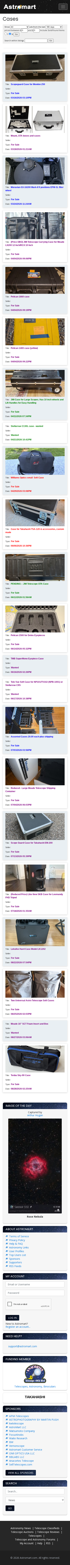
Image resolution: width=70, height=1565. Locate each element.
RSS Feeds (15, 1266)
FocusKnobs (16, 1434)
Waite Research (18, 1438)
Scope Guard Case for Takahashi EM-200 (32, 843)
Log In (12, 1317)
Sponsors (14, 1258)
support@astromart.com (22, 1346)
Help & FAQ (16, 1243)
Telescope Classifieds (46, 1528)
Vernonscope (16, 1446)
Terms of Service (19, 1236)
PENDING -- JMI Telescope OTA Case (29, 584)
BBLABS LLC (16, 1457)
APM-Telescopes (19, 1416)
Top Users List (17, 1255)
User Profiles (16, 1251)
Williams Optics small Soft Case (27, 477)
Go (10, 1508)
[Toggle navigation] (63, 7)
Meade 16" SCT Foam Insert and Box (29, 1024)
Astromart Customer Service (25, 1449)
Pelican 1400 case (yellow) (24, 348)
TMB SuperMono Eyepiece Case (27, 658)
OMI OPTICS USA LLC (22, 1453)
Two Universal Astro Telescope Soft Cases (32, 1000)
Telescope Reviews (48, 1532)
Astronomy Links (19, 1247)
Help (39, 1543)
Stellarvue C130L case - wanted (27, 426)
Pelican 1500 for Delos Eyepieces (28, 635)
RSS (48, 1543)
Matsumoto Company (22, 1431)
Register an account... (18, 1326)
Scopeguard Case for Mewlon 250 (28, 84)
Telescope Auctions (22, 1532)
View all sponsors (20, 1472)
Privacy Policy (17, 1240)
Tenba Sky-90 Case (21, 1075)
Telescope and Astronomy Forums (35, 1539)
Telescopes (35, 1535)
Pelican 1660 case (20, 296)
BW (11, 1442)
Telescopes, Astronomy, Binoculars (35, 1386)
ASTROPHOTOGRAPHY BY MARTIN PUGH (34, 1419)
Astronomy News (21, 1528)
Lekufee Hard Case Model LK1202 (28, 949)
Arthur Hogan (35, 1115)
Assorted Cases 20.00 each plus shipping (32, 736)
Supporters (15, 1262)
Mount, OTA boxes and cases (25, 136)
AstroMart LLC (17, 1427)
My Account (27, 1543)
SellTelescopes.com (20, 1464)
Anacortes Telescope (21, 1460)
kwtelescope (16, 1423)
